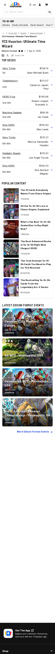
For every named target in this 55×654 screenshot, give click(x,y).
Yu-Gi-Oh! (8, 21)
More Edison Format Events (33, 431)
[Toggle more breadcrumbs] (3, 33)
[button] (50, 12)
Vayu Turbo (9, 68)
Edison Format (36, 33)
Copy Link (19, 55)
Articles (6, 25)
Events (23, 33)
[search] (24, 11)
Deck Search (37, 25)
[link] (15, 4)
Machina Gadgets (12, 112)
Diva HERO (8, 125)
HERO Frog (8, 96)
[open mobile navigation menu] (5, 4)
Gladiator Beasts (11, 153)
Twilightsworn (10, 80)
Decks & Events (20, 25)
